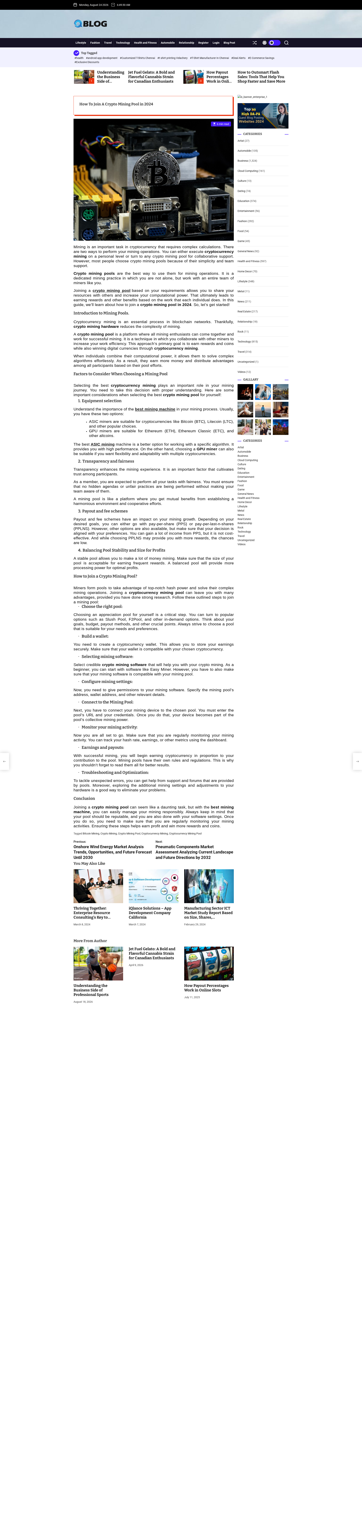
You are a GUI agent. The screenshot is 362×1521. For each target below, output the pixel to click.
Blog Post (229, 42)
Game (241, 241)
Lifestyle (81, 42)
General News (246, 251)
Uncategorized (246, 361)
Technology (123, 42)
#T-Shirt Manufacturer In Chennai (209, 57)
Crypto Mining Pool (129, 833)
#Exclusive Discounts (86, 62)
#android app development (102, 57)
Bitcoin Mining (91, 833)
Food (241, 231)
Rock (240, 331)
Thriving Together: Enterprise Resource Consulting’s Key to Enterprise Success (92, 915)
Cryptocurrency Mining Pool (185, 833)
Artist (241, 140)
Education (243, 200)
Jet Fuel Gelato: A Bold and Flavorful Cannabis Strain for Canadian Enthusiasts (151, 77)
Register (203, 42)
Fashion (95, 42)
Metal (241, 291)
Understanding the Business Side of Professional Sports (91, 990)
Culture (242, 180)
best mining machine (155, 409)
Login (216, 42)
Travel (108, 42)
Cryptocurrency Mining (154, 833)
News (241, 301)
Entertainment (246, 210)
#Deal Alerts (238, 57)
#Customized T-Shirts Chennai (138, 57)
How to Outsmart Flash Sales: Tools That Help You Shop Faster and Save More (261, 77)
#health (79, 57)
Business (243, 160)
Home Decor (245, 271)
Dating (241, 191)
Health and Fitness (145, 42)
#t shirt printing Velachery (172, 57)
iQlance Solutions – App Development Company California (150, 913)
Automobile (168, 42)
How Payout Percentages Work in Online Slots (219, 79)
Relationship (186, 42)
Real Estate (244, 311)
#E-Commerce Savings (261, 57)
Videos (241, 371)
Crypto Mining (108, 833)
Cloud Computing (248, 170)
